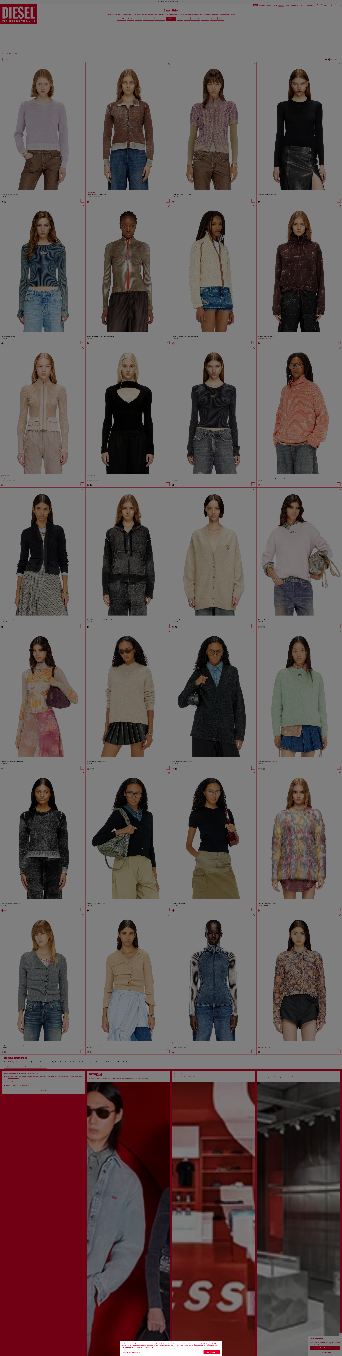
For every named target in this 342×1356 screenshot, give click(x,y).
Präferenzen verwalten (205, 1345)
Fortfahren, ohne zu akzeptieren (131, 1352)
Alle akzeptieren (211, 1352)
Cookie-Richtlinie (148, 1347)
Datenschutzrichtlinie (134, 1347)
